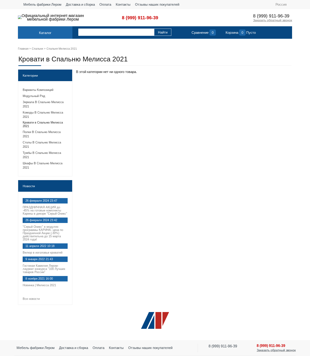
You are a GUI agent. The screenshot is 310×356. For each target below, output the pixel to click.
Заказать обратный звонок (272, 20)
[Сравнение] (187, 34)
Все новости (32, 298)
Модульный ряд (34, 96)
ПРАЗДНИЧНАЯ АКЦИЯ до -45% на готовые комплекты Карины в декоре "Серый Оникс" (45, 210)
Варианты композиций (38, 90)
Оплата (105, 4)
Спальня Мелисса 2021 (62, 48)
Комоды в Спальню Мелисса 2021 (43, 115)
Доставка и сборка (80, 4)
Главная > (24, 48)
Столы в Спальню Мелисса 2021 (42, 144)
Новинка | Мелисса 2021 (39, 285)
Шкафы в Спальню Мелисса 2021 (42, 165)
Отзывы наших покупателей (157, 4)
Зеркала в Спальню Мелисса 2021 (43, 104)
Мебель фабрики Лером (42, 4)
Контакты (123, 4)
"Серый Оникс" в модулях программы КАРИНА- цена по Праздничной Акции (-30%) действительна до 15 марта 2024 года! (43, 233)
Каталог (45, 33)
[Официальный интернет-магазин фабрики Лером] (20, 17)
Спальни (37, 48)
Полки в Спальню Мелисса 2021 (42, 134)
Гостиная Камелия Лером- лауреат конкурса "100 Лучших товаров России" (44, 269)
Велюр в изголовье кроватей (42, 252)
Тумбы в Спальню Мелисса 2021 (42, 155)
